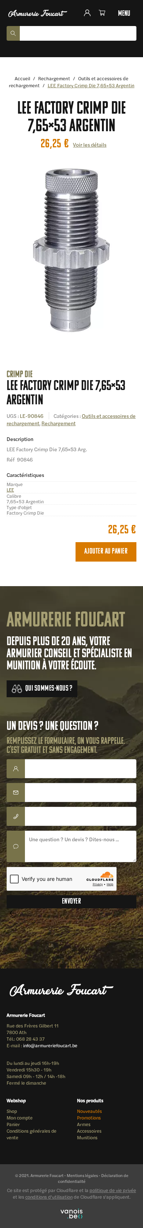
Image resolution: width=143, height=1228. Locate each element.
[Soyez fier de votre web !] (71, 1214)
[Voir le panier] (103, 12)
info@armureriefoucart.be (50, 1045)
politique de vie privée (112, 1190)
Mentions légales (82, 1175)
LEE (10, 489)
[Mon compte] (91, 13)
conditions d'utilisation (49, 1197)
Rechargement (54, 78)
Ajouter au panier (106, 551)
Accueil (22, 78)
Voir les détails (89, 144)
